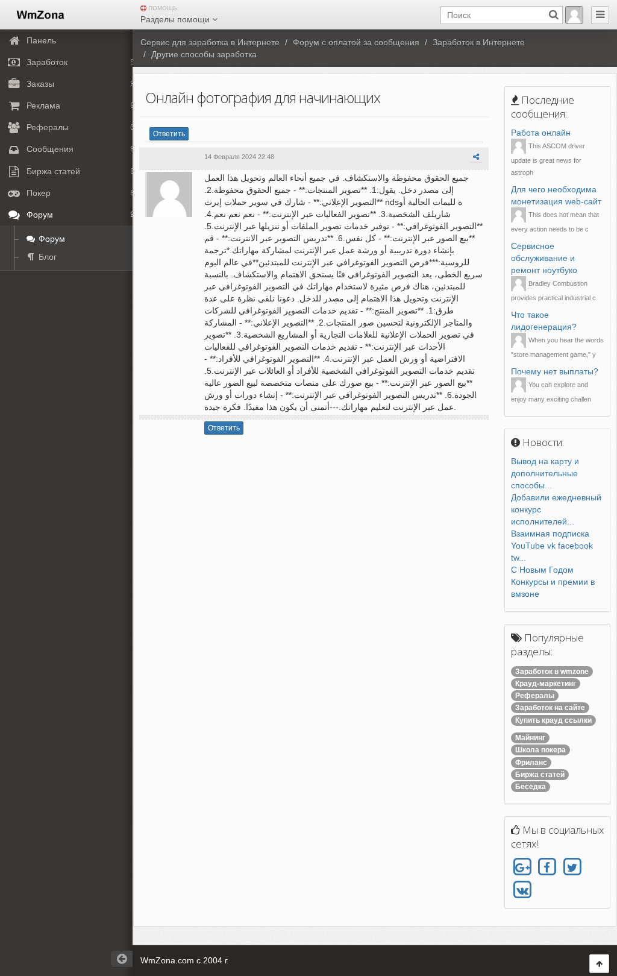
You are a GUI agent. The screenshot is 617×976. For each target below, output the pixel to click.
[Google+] (522, 867)
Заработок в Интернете (479, 42)
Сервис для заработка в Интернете (210, 42)
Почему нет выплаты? (554, 371)
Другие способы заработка (204, 54)
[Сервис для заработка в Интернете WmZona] (39, 14)
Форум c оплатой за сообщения (356, 42)
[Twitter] (572, 867)
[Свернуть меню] (600, 15)
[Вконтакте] (522, 890)
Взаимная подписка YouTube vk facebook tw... (552, 545)
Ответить (169, 134)
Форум (50, 239)
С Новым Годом (542, 570)
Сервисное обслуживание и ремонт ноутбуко (544, 258)
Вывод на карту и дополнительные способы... (545, 473)
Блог (46, 257)
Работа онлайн (541, 132)
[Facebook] (547, 867)
